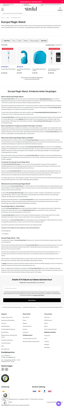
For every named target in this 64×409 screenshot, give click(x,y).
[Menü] (8, 393)
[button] (62, 1)
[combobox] (30, 13)
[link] (2, 17)
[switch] (5, 403)
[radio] (1, 66)
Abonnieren (32, 300)
